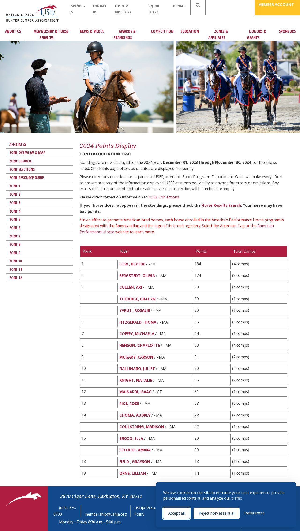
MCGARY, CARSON (136, 357)
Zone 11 (15, 269)
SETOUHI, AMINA (135, 449)
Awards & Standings (125, 34)
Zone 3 (14, 202)
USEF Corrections (164, 197)
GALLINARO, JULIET (137, 368)
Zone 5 (14, 219)
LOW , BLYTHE (132, 264)
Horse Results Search (221, 205)
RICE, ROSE (129, 403)
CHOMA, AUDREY (134, 415)
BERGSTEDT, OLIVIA (137, 275)
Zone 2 (14, 194)
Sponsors (287, 31)
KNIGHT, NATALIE (135, 380)
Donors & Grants (256, 34)
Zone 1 (14, 186)
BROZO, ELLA (131, 438)
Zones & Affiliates (218, 34)
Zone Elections (22, 169)
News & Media (92, 31)
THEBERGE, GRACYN (137, 299)
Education (190, 31)
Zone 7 (14, 236)
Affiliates (17, 144)
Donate (179, 6)
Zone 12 (15, 277)
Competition (162, 31)
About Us (13, 31)
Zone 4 (14, 211)
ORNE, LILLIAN (132, 473)
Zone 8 (14, 244)
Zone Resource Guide (26, 177)
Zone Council (20, 161)
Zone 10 (15, 261)
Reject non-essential (216, 513)
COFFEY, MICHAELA (136, 333)
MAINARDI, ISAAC (135, 391)
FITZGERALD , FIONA (137, 322)
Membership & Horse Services (51, 34)
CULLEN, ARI (130, 287)
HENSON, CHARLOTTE (139, 345)
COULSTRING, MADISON (141, 426)
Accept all (176, 513)
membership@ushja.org (106, 514)
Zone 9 (14, 252)
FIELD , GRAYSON (134, 461)
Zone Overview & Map (27, 152)
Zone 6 (14, 227)
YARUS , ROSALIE (134, 310)
